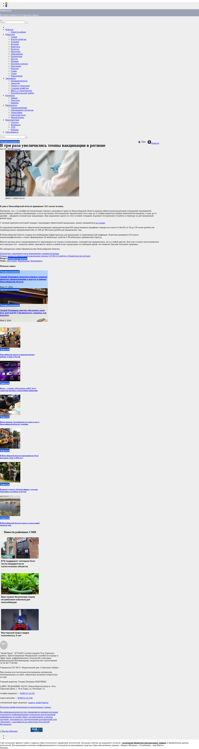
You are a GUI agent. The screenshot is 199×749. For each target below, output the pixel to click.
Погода (14, 59)
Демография (16, 112)
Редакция (16, 149)
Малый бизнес (17, 117)
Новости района (18, 32)
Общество (10, 34)
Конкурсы (15, 46)
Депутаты (15, 100)
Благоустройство (18, 39)
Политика (10, 95)
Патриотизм (16, 56)
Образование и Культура (22, 110)
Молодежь (15, 51)
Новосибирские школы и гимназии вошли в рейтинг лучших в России (17, 356)
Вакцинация (23, 261)
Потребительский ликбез (22, 93)
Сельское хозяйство (20, 88)
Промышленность (19, 81)
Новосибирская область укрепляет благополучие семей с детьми (17, 296)
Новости (9, 29)
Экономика (10, 78)
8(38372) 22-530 (25, 698)
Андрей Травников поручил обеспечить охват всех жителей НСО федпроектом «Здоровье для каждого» (23, 312)
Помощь (15, 61)
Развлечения (16, 76)
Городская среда (18, 115)
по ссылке (100, 223)
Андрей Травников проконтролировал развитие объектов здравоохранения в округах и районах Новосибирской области (23, 279)
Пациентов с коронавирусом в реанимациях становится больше (29, 253)
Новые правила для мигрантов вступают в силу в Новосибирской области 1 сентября (19, 423)
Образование (17, 54)
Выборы (15, 103)
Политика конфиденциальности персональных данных (25, 707)
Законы (14, 98)
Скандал (15, 122)
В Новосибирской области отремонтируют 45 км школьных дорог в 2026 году (19, 457)
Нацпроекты (11, 105)
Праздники (16, 66)
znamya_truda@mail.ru (38, 702)
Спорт (14, 73)
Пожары (15, 129)
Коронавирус (36, 261)
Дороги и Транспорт (20, 86)
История (15, 44)
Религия (14, 68)
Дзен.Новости (11, 132)
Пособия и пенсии (19, 64)
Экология (15, 83)
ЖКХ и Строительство (21, 90)
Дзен (143, 141)
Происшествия (12, 120)
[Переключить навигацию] (1, 20)
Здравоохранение (19, 107)
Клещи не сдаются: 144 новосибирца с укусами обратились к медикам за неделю (18, 490)
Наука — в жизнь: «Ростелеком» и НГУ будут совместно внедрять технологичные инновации (18, 389)
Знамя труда (5, 10)
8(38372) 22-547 (27, 693)
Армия (14, 37)
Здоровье (15, 42)
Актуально (12, 261)
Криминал (15, 125)
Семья (14, 71)
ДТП (13, 127)
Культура (15, 49)
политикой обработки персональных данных (144, 743)
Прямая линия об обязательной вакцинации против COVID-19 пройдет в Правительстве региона (45, 256)
